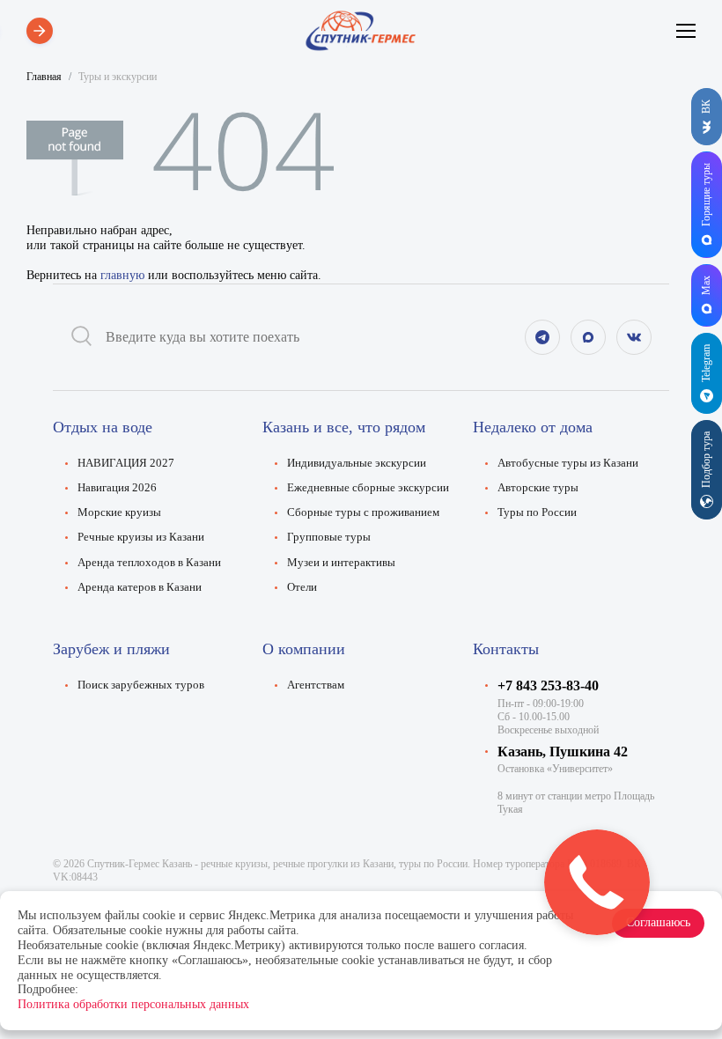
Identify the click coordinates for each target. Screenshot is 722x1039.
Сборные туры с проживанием (363, 512)
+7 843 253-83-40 (548, 685)
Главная (44, 76)
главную (122, 275)
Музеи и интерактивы (341, 562)
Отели (302, 587)
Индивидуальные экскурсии (356, 463)
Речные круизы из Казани (140, 537)
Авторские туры (537, 488)
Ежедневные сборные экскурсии (368, 488)
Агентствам (315, 685)
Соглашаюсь (658, 922)
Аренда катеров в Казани (139, 587)
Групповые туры (329, 537)
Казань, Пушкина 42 (562, 751)
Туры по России (537, 512)
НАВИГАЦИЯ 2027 (125, 463)
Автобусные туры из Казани (567, 463)
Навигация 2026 (117, 488)
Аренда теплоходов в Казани (149, 562)
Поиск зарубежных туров (140, 685)
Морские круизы (119, 512)
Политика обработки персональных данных (133, 1004)
